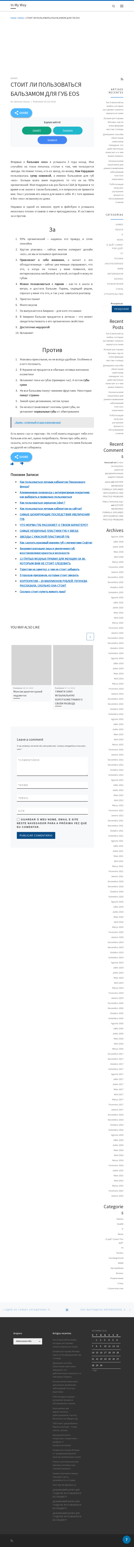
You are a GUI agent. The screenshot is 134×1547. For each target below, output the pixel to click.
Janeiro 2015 (117, 1195)
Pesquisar (117, 303)
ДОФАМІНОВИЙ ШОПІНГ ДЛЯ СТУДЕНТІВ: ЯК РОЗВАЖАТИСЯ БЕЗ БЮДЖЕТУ (67, 1493)
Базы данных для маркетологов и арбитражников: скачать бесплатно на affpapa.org (65, 1413)
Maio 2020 (118, 916)
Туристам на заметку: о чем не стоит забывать (49, 569)
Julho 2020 (118, 906)
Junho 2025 (117, 607)
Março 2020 (117, 927)
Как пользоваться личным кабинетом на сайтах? (51, 508)
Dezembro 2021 (115, 820)
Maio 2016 (118, 1150)
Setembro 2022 (115, 774)
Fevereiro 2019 (116, 992)
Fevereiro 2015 (116, 1190)
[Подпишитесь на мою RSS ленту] (122, 79)
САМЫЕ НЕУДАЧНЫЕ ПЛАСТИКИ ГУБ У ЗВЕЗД (49, 531)
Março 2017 (117, 1099)
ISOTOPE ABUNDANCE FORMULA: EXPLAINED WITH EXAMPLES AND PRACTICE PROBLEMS (112, 489)
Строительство (113, 293)
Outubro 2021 (116, 830)
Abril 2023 (118, 739)
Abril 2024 (118, 678)
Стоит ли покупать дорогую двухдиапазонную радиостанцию (114, 469)
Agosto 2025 (117, 597)
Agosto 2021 (117, 840)
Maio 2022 (118, 795)
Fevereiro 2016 (116, 1165)
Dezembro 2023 (115, 698)
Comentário (29, 760)
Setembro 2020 (115, 896)
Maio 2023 (118, 734)
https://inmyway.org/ (113, 501)
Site (21, 811)
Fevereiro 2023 (116, 749)
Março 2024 (117, 683)
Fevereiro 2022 (116, 810)
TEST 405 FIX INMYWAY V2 (64, 1485)
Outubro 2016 (116, 1124)
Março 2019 (117, 987)
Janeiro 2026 (117, 572)
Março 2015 (117, 1185)
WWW (120, 268)
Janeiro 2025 (117, 632)
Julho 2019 (118, 967)
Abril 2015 (118, 1180)
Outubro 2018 (116, 1013)
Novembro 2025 (115, 582)
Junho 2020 (117, 911)
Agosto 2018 (117, 1023)
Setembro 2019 (115, 957)
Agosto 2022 (117, 779)
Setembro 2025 (115, 592)
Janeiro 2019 (117, 998)
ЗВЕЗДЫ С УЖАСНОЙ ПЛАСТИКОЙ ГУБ (44, 537)
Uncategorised (114, 263)
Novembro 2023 (115, 703)
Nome (23, 785)
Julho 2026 (118, 541)
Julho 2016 (118, 1140)
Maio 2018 (118, 1038)
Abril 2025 (118, 617)
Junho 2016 (117, 1145)
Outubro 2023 (116, 708)
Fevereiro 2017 (116, 1104)
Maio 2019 (118, 977)
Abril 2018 (118, 1043)
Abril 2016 (118, 1155)
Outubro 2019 (116, 952)
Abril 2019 (118, 982)
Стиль (119, 288)
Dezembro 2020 (115, 881)
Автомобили (115, 273)
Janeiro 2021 (117, 876)
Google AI (52, 139)
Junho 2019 (117, 972)
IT (122, 234)
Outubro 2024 (116, 648)
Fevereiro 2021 (116, 871)
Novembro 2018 (115, 1008)
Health (119, 229)
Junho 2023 (117, 729)
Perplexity (68, 130)
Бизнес (118, 278)
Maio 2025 (118, 612)
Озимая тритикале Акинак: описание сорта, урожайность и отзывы (65, 1477)
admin (108, 481)
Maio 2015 (118, 1175)
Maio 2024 (118, 673)
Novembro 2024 (115, 643)
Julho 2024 (118, 663)
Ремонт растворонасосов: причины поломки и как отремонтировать (66, 1465)
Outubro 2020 (116, 891)
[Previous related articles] (82, 636)
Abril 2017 (118, 1094)
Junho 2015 (117, 1170)
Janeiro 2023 (117, 754)
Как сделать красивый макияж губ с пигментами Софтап (56, 542)
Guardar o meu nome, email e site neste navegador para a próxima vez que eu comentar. (52, 823)
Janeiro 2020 (117, 937)
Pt (122, 253)
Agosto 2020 (117, 901)
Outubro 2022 (116, 769)
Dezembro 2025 (115, 577)
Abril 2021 (118, 861)
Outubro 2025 (116, 587)
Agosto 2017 (117, 1074)
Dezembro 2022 (115, 759)
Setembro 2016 (115, 1129)
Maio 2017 (118, 1089)
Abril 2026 (118, 556)
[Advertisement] (67, 47)
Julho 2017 (118, 1079)
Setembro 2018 (115, 1018)
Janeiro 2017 (117, 1109)
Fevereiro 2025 (116, 627)
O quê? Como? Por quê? (114, 246)
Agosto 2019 (117, 962)
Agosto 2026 (117, 536)
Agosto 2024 (117, 658)
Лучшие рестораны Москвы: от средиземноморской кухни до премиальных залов (67, 1453)
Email (23, 798)
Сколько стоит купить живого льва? (43, 591)
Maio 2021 (118, 856)
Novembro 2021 (115, 825)
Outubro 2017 (116, 1063)
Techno (118, 258)
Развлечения (115, 283)
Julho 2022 (118, 785)
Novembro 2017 (115, 1058)
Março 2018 (117, 1048)
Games (119, 224)
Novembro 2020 (115, 886)
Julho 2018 (118, 1028)
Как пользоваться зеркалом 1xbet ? (42, 502)
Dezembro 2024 (115, 637)
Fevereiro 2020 (116, 932)
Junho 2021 (117, 850)
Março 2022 (117, 805)
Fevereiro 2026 (116, 567)
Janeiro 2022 (117, 815)
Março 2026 (117, 561)
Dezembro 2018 (115, 1003)
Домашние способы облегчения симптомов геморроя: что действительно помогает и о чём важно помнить (113, 145)
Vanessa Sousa (22, 102)
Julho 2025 (118, 602)
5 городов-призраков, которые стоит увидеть (49, 575)
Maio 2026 (118, 551)
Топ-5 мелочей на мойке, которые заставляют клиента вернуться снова (113, 108)
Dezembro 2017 (115, 1053)
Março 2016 (117, 1160)
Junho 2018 (117, 1033)
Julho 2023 (118, 724)
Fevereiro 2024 (116, 688)
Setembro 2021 (115, 835)
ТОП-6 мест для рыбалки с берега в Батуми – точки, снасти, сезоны (65, 1427)
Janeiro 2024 (117, 693)
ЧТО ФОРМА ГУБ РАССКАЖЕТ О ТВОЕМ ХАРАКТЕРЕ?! (54, 525)
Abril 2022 (118, 800)
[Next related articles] (90, 636)
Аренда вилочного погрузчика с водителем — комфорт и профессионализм (66, 1440)
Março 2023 (117, 744)
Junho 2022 (117, 790)
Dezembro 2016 (115, 1114)
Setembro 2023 (115, 714)
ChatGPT (37, 130)
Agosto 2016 (117, 1134)
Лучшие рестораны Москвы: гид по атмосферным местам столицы (113, 124)
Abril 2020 (118, 921)
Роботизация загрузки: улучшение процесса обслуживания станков (116, 193)
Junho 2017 (117, 1084)
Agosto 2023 (117, 719)
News (21, 17)
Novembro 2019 (115, 947)
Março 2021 (117, 866)
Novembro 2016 (115, 1119)
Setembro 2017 (115, 1069)
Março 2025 (117, 622)
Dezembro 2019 (115, 942)
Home (14, 17)
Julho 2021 (118, 845)
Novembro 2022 (115, 764)
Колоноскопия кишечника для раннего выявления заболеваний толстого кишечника (113, 169)
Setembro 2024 (115, 653)
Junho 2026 (117, 546)
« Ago (94, 1370)
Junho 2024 (117, 668)
